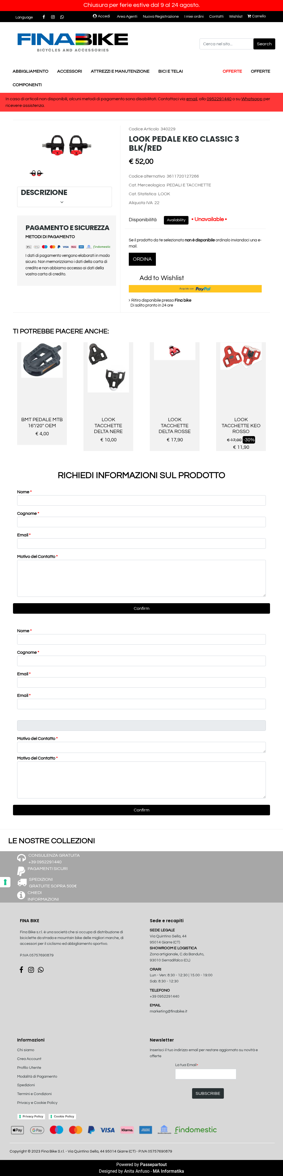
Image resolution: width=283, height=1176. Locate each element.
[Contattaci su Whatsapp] (62, 17)
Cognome (28, 513)
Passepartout (153, 1164)
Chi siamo (25, 1050)
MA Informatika (168, 1171)
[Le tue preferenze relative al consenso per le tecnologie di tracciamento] (5, 882)
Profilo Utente (29, 1068)
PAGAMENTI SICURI (48, 868)
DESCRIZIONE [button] (64, 196)
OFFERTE (232, 71)
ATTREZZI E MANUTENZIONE (120, 71)
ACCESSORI (69, 71)
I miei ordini (194, 17)
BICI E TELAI (170, 71)
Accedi (104, 16)
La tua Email (186, 1065)
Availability (176, 220)
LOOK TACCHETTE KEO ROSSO (241, 425)
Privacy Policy (33, 1116)
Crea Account (29, 1059)
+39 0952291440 (164, 996)
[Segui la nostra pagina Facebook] (44, 17)
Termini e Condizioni (34, 1094)
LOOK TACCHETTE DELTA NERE (108, 425)
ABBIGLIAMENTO (30, 71)
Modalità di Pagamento (37, 1077)
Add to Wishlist (162, 278)
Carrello (259, 16)
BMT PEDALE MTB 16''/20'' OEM (42, 422)
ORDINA (142, 259)
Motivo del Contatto (37, 556)
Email (24, 535)
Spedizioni (26, 1085)
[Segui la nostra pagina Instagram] (53, 17)
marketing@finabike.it (168, 1011)
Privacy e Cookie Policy (37, 1103)
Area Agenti (127, 17)
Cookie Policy (64, 1116)
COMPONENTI (27, 85)
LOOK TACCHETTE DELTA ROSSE (175, 425)
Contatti (216, 17)
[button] (264, 43)
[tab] (64, 197)
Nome (24, 492)
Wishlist (236, 17)
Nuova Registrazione (161, 17)
